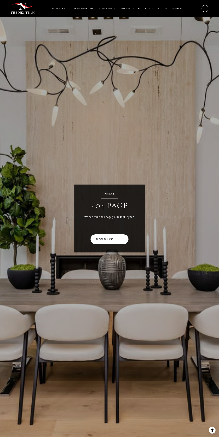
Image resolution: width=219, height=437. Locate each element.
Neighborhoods (83, 8)
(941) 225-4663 (174, 8)
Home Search (107, 8)
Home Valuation (130, 8)
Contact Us (152, 8)
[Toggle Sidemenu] (205, 8)
